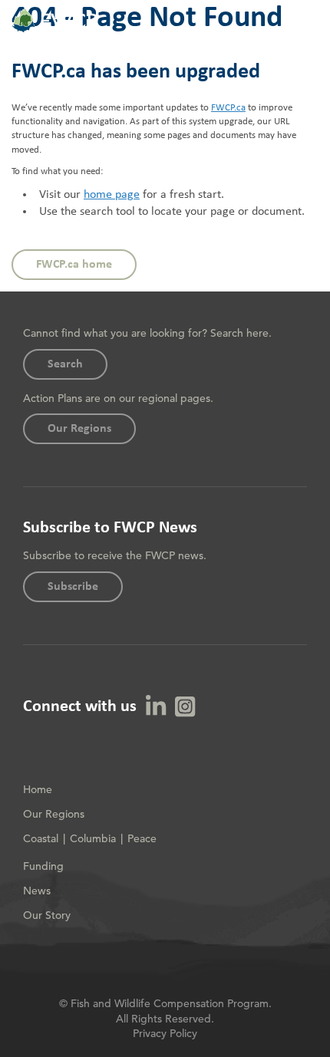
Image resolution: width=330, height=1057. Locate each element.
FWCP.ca (228, 108)
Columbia (93, 838)
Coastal (40, 838)
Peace (142, 838)
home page (112, 195)
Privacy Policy (165, 1033)
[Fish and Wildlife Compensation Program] (54, 30)
